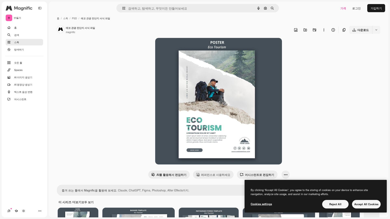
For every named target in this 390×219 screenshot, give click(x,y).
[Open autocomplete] (122, 8)
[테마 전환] (23, 211)
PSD (74, 18)
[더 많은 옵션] (324, 30)
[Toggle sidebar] (40, 8)
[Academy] (16, 211)
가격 (343, 8)
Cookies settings (261, 204)
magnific (70, 32)
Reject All (335, 204)
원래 (179, 46)
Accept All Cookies (366, 204)
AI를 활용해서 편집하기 (171, 175)
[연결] (9, 211)
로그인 (356, 8)
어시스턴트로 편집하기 (259, 175)
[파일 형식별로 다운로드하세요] (376, 30)
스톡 (65, 18)
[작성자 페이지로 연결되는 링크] (60, 30)
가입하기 (376, 8)
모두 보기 (87, 202)
